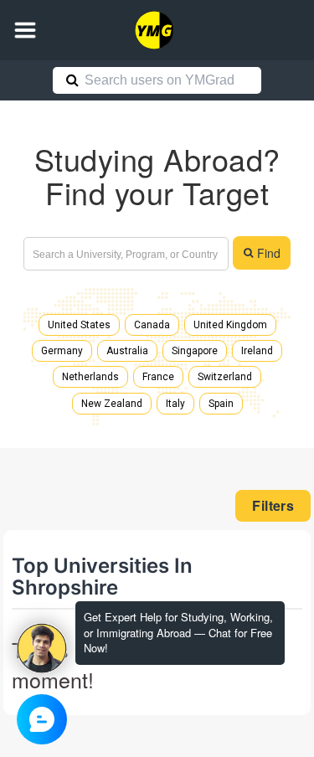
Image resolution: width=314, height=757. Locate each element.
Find (269, 253)
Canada (152, 325)
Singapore (195, 351)
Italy (175, 403)
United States (79, 325)
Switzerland (225, 377)
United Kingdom (230, 325)
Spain (221, 403)
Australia (127, 351)
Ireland (257, 351)
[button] (25, 30)
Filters (273, 505)
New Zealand (111, 403)
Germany (62, 351)
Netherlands (90, 377)
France (158, 377)
